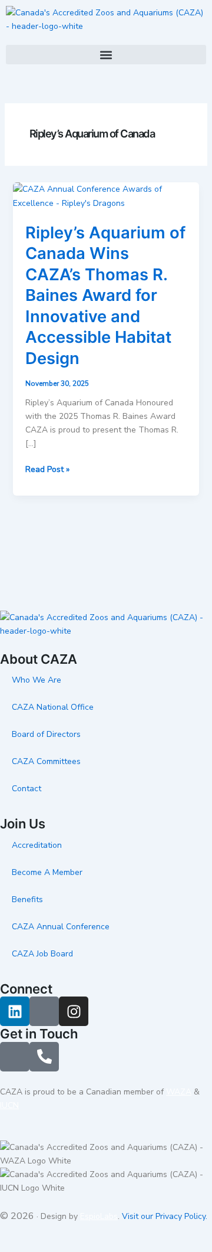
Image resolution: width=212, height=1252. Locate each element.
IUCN (9, 1105)
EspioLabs (99, 1216)
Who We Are (36, 680)
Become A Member (47, 872)
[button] (106, 54)
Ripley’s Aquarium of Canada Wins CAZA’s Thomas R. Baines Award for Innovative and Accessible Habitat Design (105, 295)
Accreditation (37, 845)
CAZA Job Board (42, 953)
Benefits (27, 899)
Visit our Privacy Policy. (164, 1216)
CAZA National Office (53, 707)
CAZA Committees (46, 761)
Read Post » (47, 469)
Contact (26, 788)
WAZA (178, 1091)
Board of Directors (46, 734)
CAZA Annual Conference (61, 926)
